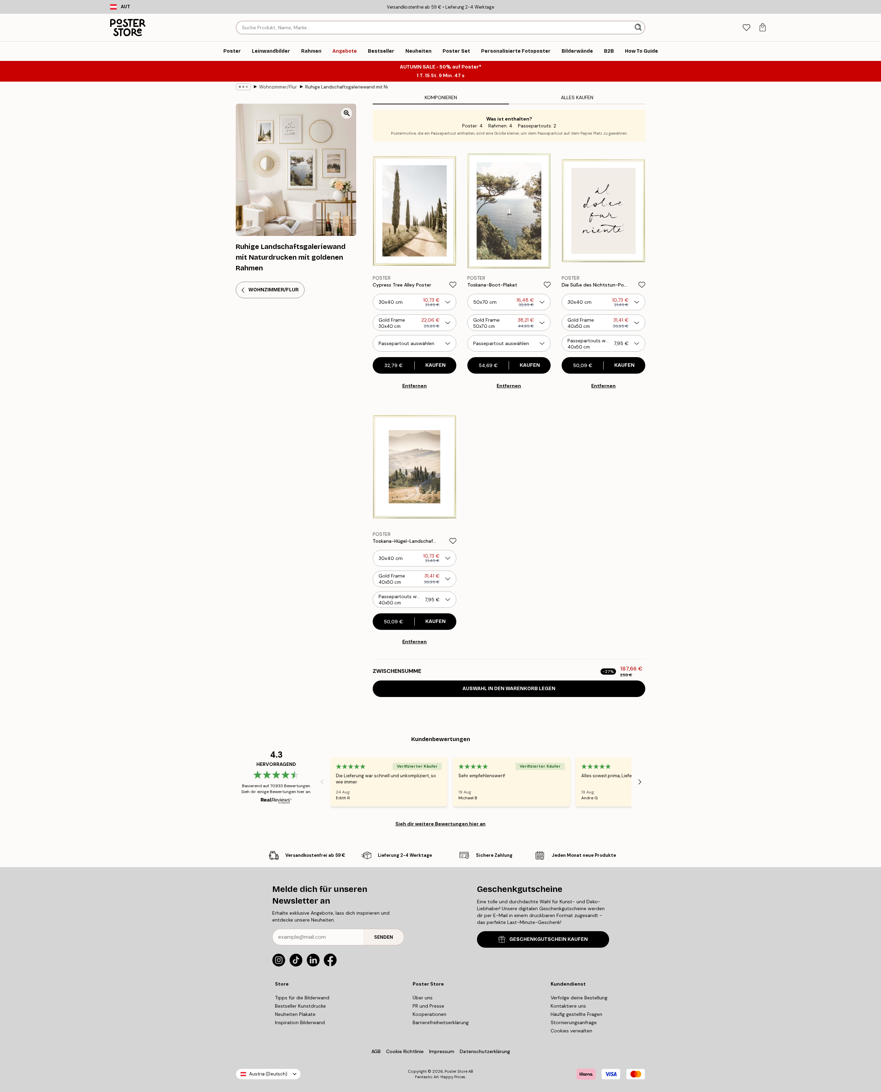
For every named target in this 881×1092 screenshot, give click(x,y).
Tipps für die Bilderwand (302, 998)
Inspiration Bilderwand (300, 1022)
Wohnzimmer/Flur (278, 87)
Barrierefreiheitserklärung (441, 1022)
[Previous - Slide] (322, 782)
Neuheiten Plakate (295, 1014)
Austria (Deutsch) (268, 1074)
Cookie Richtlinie (405, 1051)
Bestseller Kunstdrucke (300, 1006)
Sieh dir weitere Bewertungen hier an (440, 824)
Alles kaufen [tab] (577, 97)
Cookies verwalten (571, 1031)
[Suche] (639, 27)
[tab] (746, 27)
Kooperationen (429, 1014)
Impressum (441, 1051)
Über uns (423, 998)
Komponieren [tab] (441, 97)
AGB (376, 1051)
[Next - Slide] (639, 782)
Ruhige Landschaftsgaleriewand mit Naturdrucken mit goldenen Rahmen (346, 87)
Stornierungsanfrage (574, 1022)
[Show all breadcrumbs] (243, 86)
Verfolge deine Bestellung (579, 998)
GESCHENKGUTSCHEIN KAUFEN (548, 939)
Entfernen (414, 386)
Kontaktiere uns (568, 1006)
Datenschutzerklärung (485, 1051)
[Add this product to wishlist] (452, 284)
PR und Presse (428, 1006)
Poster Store (456, 1071)
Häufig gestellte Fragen (576, 1014)
